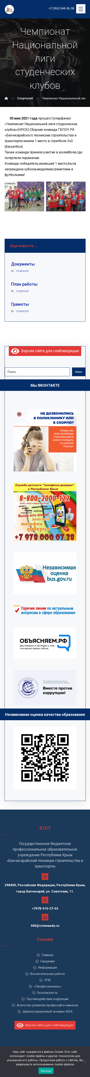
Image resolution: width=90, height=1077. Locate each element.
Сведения (47, 961)
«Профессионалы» (47, 986)
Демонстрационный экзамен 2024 (47, 1011)
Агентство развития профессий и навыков (47, 1005)
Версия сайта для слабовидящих (49, 351)
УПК (47, 980)
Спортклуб (22, 271)
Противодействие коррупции (47, 999)
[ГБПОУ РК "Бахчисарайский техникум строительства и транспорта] (6, 98)
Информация (47, 967)
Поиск (78, 372)
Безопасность (47, 993)
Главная (47, 955)
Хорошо (46, 1070)
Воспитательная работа (47, 974)
